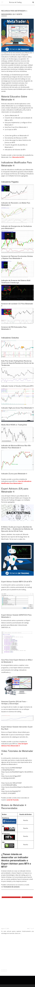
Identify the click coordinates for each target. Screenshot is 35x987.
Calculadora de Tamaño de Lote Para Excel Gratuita (21, 948)
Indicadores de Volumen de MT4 (15, 150)
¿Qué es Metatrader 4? (12, 115)
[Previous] (2, 970)
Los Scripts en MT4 (11, 129)
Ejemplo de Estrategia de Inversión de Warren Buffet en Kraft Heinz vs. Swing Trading (17, 923)
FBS (3, 842)
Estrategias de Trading (27, 897)
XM (3, 826)
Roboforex (5, 818)
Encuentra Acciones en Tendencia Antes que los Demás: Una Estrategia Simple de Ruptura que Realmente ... (16, 940)
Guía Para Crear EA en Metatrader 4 (16, 127)
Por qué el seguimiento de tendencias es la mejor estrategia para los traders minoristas (16, 965)
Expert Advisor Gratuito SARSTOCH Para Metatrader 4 (16, 616)
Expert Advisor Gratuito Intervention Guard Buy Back (16, 728)
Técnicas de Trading (15, 2)
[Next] (5, 970)
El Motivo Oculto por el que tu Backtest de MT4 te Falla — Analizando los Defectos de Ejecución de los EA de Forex (17, 529)
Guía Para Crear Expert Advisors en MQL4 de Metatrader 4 (16, 661)
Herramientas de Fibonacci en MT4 (16, 138)
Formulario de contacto (12, 887)
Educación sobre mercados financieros (11, 897)
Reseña (25, 820)
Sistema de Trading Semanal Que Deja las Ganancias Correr (20, 956)
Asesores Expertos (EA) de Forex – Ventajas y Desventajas (14, 702)
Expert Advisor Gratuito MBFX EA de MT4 (16, 581)
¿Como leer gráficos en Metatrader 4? (17, 135)
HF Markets (6, 834)
